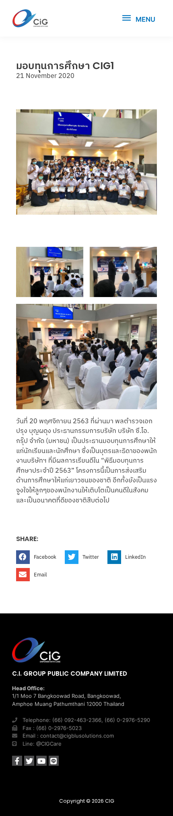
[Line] (54, 761)
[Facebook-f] (17, 761)
